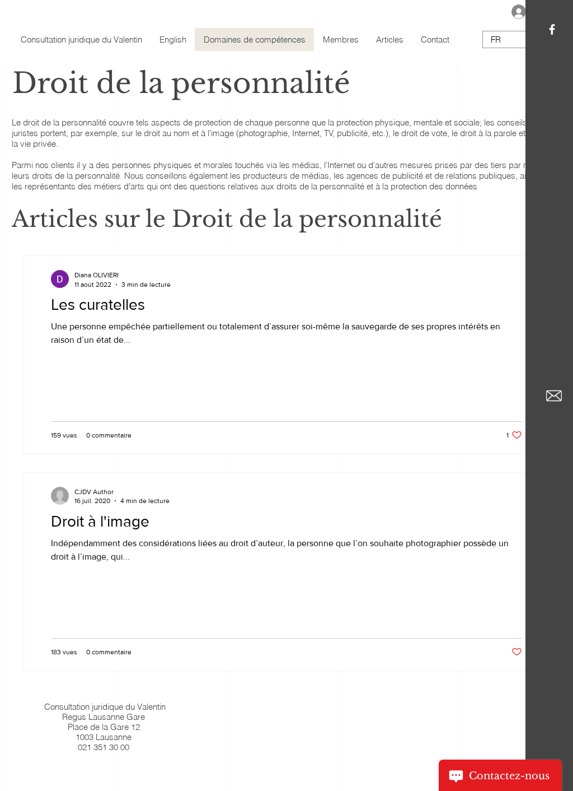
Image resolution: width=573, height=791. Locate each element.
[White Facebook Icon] (552, 29)
